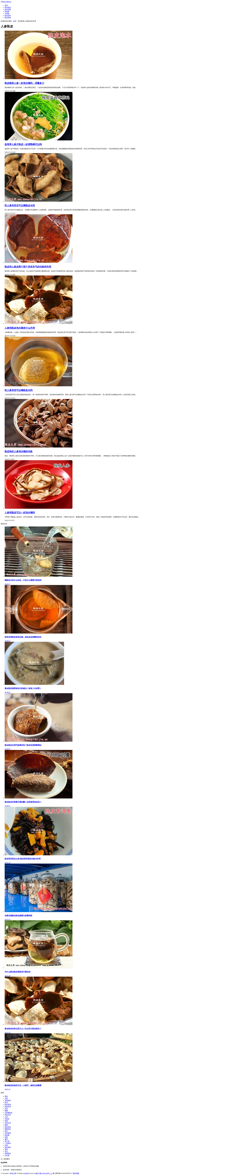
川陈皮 (7, 1119)
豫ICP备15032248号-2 (43, 1173)
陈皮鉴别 (8, 1147)
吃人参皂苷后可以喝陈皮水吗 (20, 205)
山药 (6, 1098)
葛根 (6, 1125)
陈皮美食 (8, 17)
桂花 (6, 1102)
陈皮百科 (8, 15)
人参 (6, 1116)
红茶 (6, 1108)
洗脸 (6, 1121)
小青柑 (7, 13)
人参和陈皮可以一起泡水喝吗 (20, 512)
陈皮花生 (8, 1127)
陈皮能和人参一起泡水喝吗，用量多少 (24, 83)
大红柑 (7, 1155)
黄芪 (6, 1139)
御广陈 (7, 1141)
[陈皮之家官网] (6, 2)
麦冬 (6, 1131)
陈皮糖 (7, 1135)
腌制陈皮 (8, 1129)
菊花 (6, 1096)
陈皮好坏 (8, 1114)
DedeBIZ (26, 1173)
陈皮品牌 (8, 9)
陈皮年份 (8, 1106)
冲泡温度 (8, 1133)
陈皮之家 (13, 1173)
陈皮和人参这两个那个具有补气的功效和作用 (28, 266)
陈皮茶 (7, 11)
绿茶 (6, 1137)
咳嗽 (6, 1110)
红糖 (6, 1145)
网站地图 (76, 1173)
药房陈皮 (8, 1153)
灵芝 (6, 1151)
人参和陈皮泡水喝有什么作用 (20, 328)
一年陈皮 (8, 1143)
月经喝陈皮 (8, 1112)
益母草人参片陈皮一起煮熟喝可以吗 (23, 144)
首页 (6, 5)
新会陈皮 (8, 7)
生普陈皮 (8, 1100)
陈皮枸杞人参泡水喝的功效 (19, 451)
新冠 (6, 1149)
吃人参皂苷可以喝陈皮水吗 (19, 390)
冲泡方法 (8, 1123)
